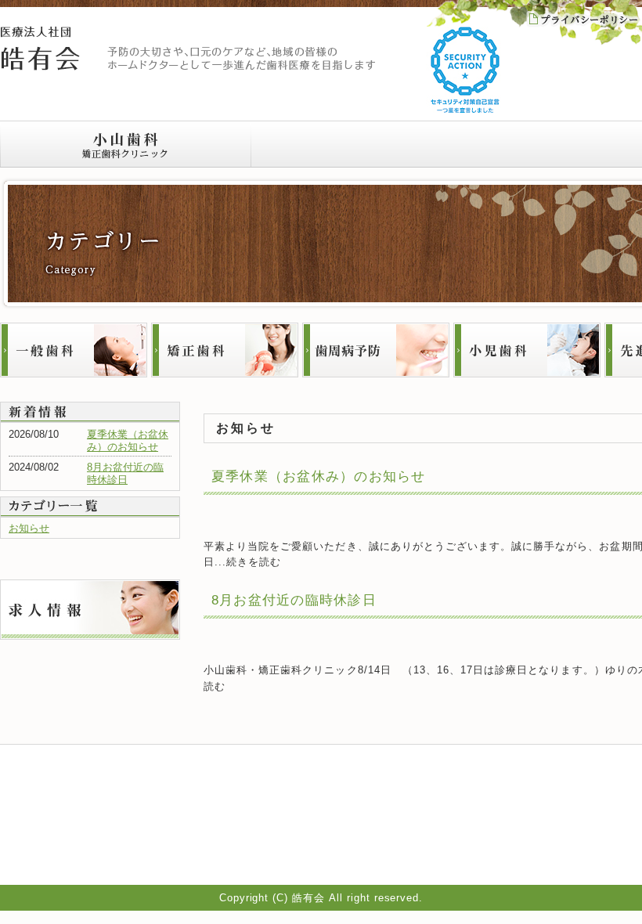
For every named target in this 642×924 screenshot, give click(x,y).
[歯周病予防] (375, 350)
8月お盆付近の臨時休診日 (125, 473)
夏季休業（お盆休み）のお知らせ (318, 476)
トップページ (419, 772)
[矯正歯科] (224, 350)
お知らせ (29, 528)
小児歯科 (521, 829)
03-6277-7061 (115, 829)
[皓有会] (40, 31)
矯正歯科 (521, 791)
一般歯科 (521, 772)
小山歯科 (125, 144)
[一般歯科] (73, 350)
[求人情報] (90, 585)
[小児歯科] (527, 350)
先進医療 (521, 848)
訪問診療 (410, 829)
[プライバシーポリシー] (583, 16)
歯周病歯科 (526, 810)
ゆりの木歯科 (376, 144)
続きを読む (253, 562)
